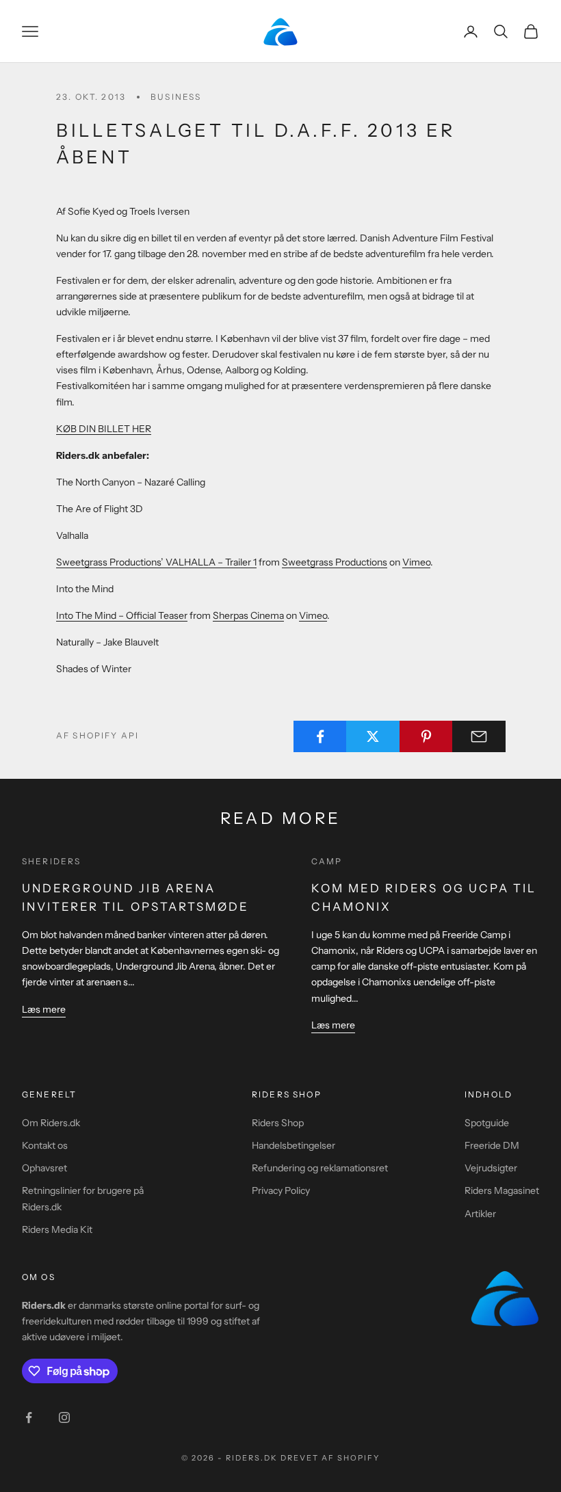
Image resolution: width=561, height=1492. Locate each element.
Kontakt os (45, 1145)
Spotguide (487, 1123)
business (176, 97)
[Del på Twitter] (373, 736)
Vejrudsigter (491, 1168)
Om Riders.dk (51, 1123)
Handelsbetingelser (293, 1145)
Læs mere (44, 1009)
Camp (327, 861)
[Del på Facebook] (320, 736)
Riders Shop (278, 1123)
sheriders (51, 861)
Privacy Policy (281, 1190)
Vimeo (416, 562)
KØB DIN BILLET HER (103, 429)
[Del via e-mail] (479, 736)
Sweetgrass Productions (334, 562)
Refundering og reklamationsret (320, 1168)
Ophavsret (44, 1168)
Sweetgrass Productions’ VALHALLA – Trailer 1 (156, 562)
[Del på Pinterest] (426, 736)
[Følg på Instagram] (64, 1417)
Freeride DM (492, 1145)
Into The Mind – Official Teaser (121, 615)
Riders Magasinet (502, 1190)
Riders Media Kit (57, 1229)
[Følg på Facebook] (29, 1417)
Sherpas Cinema (248, 615)
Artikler (480, 1214)
